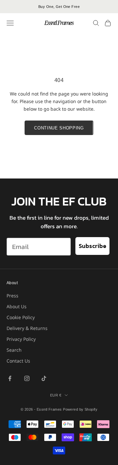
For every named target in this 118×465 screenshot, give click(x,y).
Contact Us (18, 361)
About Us (17, 306)
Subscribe (92, 245)
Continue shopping (59, 127)
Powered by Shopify (80, 409)
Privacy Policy (21, 339)
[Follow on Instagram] (27, 378)
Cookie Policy (21, 317)
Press (12, 295)
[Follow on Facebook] (10, 378)
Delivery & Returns (27, 328)
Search (14, 350)
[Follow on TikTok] (44, 378)
